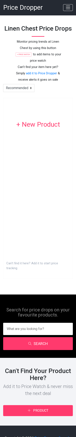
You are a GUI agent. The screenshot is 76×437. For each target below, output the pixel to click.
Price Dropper (23, 7)
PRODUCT (40, 410)
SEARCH (41, 343)
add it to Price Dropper (41, 73)
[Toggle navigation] (68, 7)
